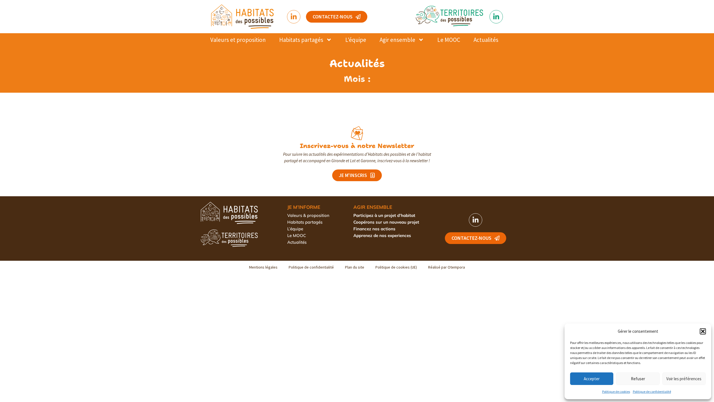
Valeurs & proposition (308, 215)
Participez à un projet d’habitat (384, 215)
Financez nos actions (374, 228)
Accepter (592, 378)
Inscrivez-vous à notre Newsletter (357, 146)
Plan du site (354, 267)
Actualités (486, 40)
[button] (703, 331)
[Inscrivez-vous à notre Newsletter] (357, 133)
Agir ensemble (397, 40)
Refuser (638, 378)
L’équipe (355, 40)
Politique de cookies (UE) (396, 267)
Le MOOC (448, 40)
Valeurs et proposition (238, 40)
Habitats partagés (301, 40)
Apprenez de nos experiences (382, 235)
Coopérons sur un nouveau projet (386, 222)
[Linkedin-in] (293, 16)
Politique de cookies (616, 391)
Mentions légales (263, 267)
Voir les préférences (683, 378)
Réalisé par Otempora (446, 267)
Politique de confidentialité (652, 391)
